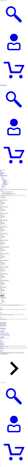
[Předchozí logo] (1, 296)
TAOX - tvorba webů (4, 353)
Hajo (2, 300)
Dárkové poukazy (2, 173)
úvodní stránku (6, 193)
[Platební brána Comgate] (3, 352)
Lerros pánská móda (2, 172)
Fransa (2, 301)
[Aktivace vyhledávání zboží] (2, 175)
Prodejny (1, 174)
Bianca (1, 170)
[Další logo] (3, 296)
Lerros (2, 299)
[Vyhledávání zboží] (14, 28)
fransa (1, 171)
